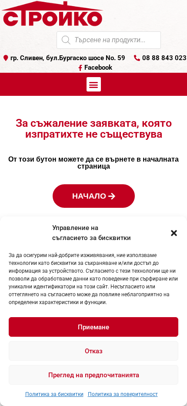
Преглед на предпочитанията (93, 375)
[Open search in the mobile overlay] (109, 40)
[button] (174, 233)
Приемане (93, 327)
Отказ (94, 351)
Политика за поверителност (123, 394)
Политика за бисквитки (54, 394)
